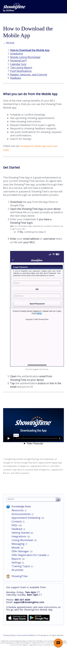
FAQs (14, 525)
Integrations (19, 536)
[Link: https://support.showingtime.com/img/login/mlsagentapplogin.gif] (37, 365)
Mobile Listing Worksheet (25, 57)
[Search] (58, 499)
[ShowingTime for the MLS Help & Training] (14, 7)
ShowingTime (20, 576)
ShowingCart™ (18, 60)
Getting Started (20, 532)
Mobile (16, 547)
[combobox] (32, 499)
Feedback (15, 78)
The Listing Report (21, 67)
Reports (16, 558)
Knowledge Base (21, 506)
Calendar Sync (18, 64)
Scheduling (16, 53)
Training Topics (21, 566)
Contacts (17, 521)
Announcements (21, 514)
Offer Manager (20, 551)
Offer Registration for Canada (29, 555)
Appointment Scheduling (26, 517)
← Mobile (8, 43)
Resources (18, 510)
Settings (16, 562)
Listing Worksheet (22, 540)
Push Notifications (21, 71)
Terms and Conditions (26, 635)
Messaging (18, 544)
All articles (17, 570)
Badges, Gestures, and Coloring (28, 74)
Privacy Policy (9, 635)
